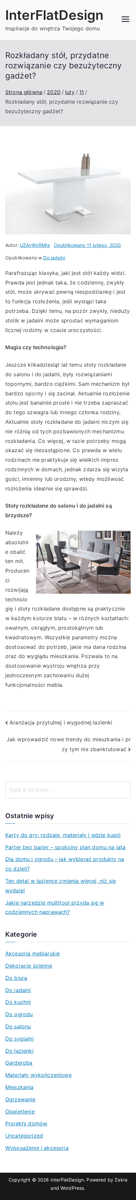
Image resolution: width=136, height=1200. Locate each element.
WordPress (72, 1188)
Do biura (16, 978)
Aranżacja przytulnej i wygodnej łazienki (61, 722)
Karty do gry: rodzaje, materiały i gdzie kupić (63, 835)
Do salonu (18, 1026)
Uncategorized (24, 1135)
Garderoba (18, 1062)
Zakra (121, 1180)
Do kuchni (18, 1002)
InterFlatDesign (54, 15)
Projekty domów (26, 1123)
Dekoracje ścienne (28, 965)
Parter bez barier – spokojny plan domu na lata (65, 847)
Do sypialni (19, 1038)
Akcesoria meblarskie (32, 953)
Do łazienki (19, 1051)
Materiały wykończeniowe (38, 1075)
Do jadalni (54, 257)
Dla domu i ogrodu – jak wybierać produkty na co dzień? (64, 864)
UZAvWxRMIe (35, 245)
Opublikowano (87, 245)
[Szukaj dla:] (68, 790)
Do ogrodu (19, 1014)
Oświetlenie (20, 1111)
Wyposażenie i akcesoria (37, 1148)
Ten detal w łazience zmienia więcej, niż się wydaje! (60, 886)
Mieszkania (19, 1087)
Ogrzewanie (20, 1099)
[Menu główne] (125, 20)
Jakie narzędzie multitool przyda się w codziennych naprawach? (54, 907)
